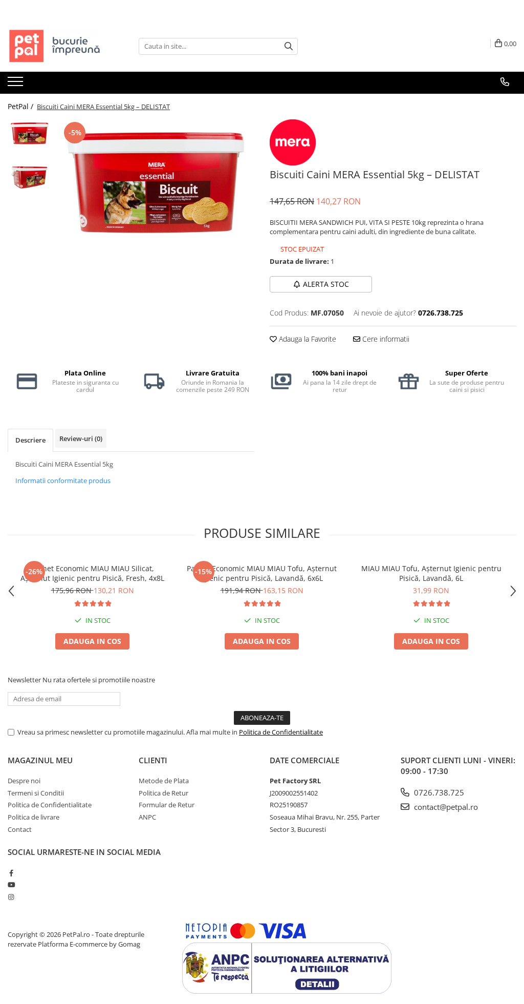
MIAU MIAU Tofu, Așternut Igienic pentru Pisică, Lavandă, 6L (431, 573)
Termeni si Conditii (36, 793)
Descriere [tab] (30, 440)
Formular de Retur (166, 804)
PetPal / (21, 106)
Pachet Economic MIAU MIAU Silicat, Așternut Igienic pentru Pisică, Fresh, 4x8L (92, 573)
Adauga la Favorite (306, 339)
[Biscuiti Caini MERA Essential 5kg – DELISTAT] (155, 182)
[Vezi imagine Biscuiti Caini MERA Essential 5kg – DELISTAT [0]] (29, 133)
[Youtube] (11, 884)
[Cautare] (288, 46)
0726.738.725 (438, 792)
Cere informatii (384, 339)
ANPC (147, 817)
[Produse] (17, 84)
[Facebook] (11, 872)
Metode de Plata (164, 780)
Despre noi (24, 780)
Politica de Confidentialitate (281, 732)
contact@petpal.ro (445, 807)
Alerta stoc (326, 284)
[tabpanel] (155, 182)
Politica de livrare (33, 817)
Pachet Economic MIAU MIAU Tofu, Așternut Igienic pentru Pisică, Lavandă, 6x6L (262, 573)
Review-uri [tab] (80, 438)
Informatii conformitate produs (63, 480)
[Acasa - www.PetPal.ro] (59, 46)
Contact (20, 829)
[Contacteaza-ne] (504, 82)
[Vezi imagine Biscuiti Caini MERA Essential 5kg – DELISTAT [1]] (29, 176)
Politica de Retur (163, 793)
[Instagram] (11, 897)
